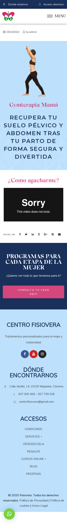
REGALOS (33, 451)
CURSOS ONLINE (32, 459)
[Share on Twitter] (26, 234)
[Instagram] (42, 354)
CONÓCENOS (33, 429)
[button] (33, 292)
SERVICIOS (32, 436)
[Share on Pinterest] (53, 234)
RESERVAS (33, 474)
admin (33, 32)
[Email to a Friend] (59, 234)
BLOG (33, 466)
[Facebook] (25, 354)
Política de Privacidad (33, 500)
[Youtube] (34, 354)
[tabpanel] (33, 135)
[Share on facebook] (20, 234)
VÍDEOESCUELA (33, 444)
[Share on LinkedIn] (33, 234)
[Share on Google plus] (45, 234)
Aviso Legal (40, 505)
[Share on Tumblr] (39, 234)
